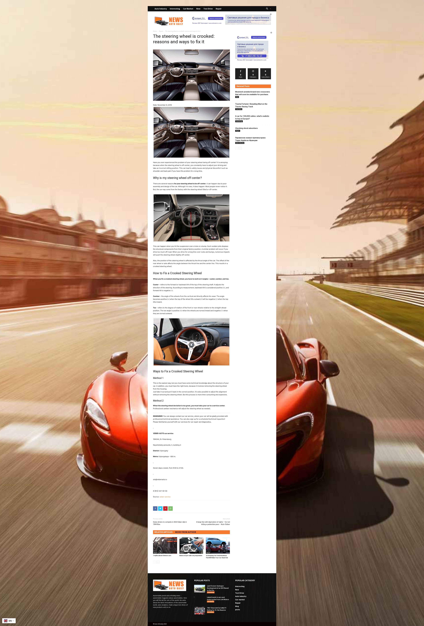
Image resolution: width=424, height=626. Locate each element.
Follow (253, 69)
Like (240, 69)
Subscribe (265, 69)
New (198, 9)
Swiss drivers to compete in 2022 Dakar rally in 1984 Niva (170, 523)
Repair (218, 9)
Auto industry (161, 9)
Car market (188, 9)
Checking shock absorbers (246, 128)
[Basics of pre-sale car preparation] (191, 545)
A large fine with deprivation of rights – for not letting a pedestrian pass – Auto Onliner (213, 523)
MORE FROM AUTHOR (185, 532)
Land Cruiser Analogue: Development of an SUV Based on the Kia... (218, 588)
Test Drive (208, 9)
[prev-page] (154, 562)
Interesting (175, 9)
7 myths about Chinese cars (162, 555)
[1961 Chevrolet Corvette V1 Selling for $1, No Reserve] (199, 611)
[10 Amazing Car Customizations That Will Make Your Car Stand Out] (218, 545)
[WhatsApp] (170, 508)
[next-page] (158, 562)
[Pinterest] (165, 508)
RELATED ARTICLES (163, 532)
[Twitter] (160, 508)
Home (155, 31)
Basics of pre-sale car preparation (190, 555)
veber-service (165, 497)
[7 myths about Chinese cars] (165, 545)
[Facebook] (155, 508)
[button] (267, 9)
